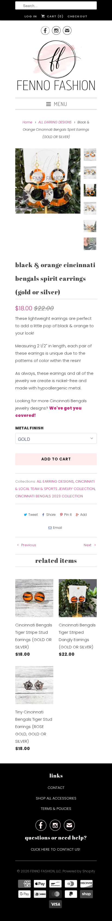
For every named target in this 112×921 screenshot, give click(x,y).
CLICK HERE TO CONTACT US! (56, 849)
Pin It (68, 514)
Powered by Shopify (79, 871)
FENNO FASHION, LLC (45, 871)
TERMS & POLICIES (56, 808)
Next (88, 545)
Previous (28, 545)
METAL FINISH (29, 428)
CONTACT (56, 787)
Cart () (54, 16)
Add (83, 514)
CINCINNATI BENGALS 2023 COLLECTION (49, 496)
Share (51, 514)
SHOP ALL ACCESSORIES (56, 798)
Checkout (77, 16)
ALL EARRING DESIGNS (55, 481)
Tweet (33, 514)
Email (57, 527)
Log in (30, 16)
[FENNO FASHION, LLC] (56, 66)
